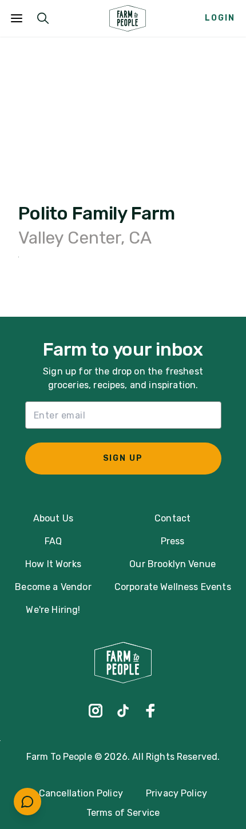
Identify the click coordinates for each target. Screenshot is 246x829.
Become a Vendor (53, 586)
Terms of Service (123, 812)
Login (220, 18)
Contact (172, 518)
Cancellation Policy (81, 793)
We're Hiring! (53, 609)
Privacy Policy (176, 793)
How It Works (53, 564)
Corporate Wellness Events (172, 586)
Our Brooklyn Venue (172, 564)
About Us (53, 518)
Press (173, 541)
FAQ (53, 541)
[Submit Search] (43, 18)
